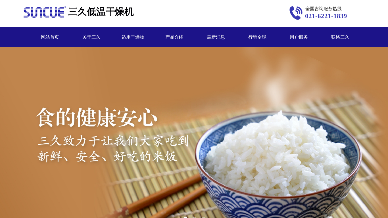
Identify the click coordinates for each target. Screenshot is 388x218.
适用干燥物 (133, 37)
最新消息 (216, 37)
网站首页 (50, 37)
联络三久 (340, 37)
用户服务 (299, 37)
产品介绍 (174, 37)
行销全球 (257, 37)
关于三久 (91, 37)
